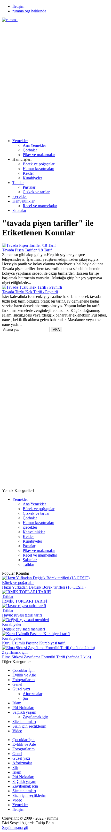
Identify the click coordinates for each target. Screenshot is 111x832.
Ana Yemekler (34, 145)
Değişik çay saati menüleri (23, 629)
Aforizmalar (32, 693)
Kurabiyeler (32, 178)
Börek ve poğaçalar (38, 164)
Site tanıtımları (24, 721)
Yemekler (20, 140)
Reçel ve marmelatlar (40, 206)
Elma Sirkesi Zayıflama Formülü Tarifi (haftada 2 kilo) (46, 657)
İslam (16, 703)
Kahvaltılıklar (23, 201)
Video (17, 731)
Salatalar (19, 210)
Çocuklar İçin (23, 670)
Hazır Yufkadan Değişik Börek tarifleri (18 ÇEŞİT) (43, 587)
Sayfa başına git (15, 827)
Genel (17, 684)
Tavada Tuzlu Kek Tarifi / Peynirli (30, 292)
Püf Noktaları (23, 707)
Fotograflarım (23, 679)
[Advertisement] (55, 77)
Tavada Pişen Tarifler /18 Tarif (27, 250)
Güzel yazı (21, 689)
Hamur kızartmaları (38, 168)
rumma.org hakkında (29, 11)
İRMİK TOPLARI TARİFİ (24, 601)
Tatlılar (18, 182)
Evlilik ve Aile (24, 675)
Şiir (25, 698)
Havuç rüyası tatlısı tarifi (22, 615)
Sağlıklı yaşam (24, 712)
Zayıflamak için (15, 652)
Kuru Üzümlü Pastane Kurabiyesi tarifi (34, 643)
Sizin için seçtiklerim (29, 726)
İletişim (18, 6)
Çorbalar (30, 150)
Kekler (28, 173)
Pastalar (29, 187)
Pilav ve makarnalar (39, 154)
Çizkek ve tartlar (36, 192)
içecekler (19, 196)
